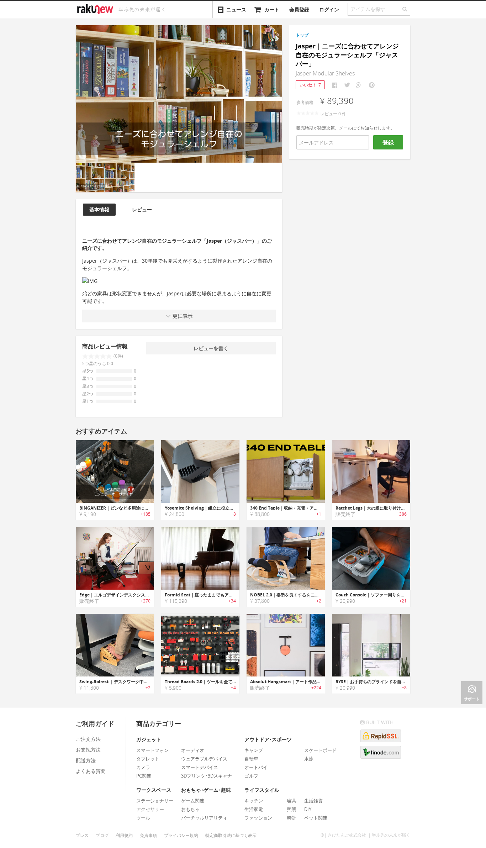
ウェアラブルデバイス (204, 758)
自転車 (251, 758)
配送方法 (86, 760)
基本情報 (99, 209)
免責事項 (148, 835)
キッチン (253, 800)
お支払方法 (88, 749)
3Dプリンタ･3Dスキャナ (206, 776)
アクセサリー (150, 809)
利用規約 (124, 835)
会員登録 (299, 9)
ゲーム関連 (192, 800)
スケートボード (320, 750)
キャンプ (253, 750)
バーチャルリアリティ (204, 818)
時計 (291, 818)
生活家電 (253, 809)
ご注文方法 (88, 739)
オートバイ (256, 767)
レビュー (142, 209)
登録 (388, 142)
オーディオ (192, 750)
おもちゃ (190, 809)
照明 (291, 809)
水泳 (308, 758)
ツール (143, 818)
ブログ (102, 835)
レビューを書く (211, 348)
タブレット (147, 758)
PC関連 (143, 776)
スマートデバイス (199, 767)
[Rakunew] (96, 8)
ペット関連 (315, 818)
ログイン (329, 9)
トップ (302, 35)
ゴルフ (251, 776)
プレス (82, 835)
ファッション (258, 818)
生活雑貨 (313, 800)
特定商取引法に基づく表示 (231, 835)
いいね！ (310, 85)
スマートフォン (152, 750)
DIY (307, 809)
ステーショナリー (154, 800)
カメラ (143, 767)
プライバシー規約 (181, 835)
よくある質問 (91, 771)
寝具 (291, 800)
